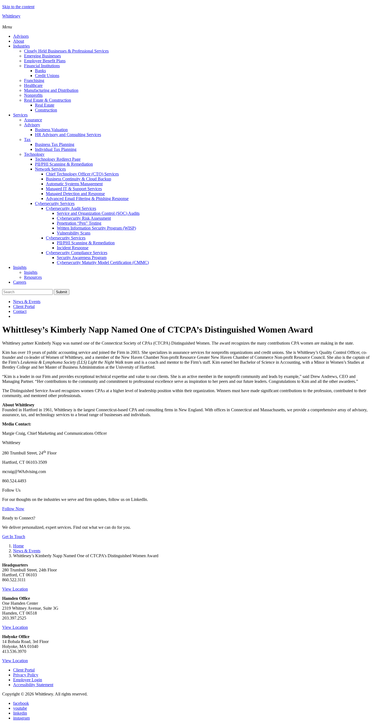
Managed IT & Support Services (74, 188)
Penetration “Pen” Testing (79, 223)
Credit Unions (47, 75)
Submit (61, 292)
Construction (46, 110)
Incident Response (72, 247)
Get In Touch (13, 536)
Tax (27, 139)
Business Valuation (51, 129)
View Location (15, 589)
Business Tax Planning (54, 144)
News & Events (26, 301)
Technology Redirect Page (58, 159)
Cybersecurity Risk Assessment (84, 218)
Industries (21, 46)
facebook (21, 703)
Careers (19, 282)
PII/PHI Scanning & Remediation (64, 164)
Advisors (21, 36)
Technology (34, 154)
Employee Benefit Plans (45, 60)
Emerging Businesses (42, 56)
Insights (19, 267)
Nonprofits (33, 95)
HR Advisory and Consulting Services (68, 134)
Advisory (32, 124)
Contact (19, 311)
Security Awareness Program (81, 257)
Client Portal (24, 306)
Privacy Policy (25, 675)
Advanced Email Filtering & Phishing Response (87, 198)
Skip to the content (18, 6)
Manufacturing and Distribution (51, 90)
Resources (33, 277)
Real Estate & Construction (47, 100)
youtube (20, 708)
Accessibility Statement (33, 684)
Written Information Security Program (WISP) (96, 228)
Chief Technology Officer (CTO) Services (82, 174)
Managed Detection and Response (75, 193)
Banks (40, 70)
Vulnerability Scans (73, 233)
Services (20, 115)
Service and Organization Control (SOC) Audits (98, 213)
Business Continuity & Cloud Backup (78, 179)
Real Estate (44, 105)
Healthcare (33, 85)
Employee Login (27, 679)
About (18, 41)
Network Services (50, 169)
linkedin (20, 713)
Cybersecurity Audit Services (71, 208)
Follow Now (13, 508)
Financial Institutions (42, 65)
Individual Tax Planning (55, 149)
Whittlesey (11, 16)
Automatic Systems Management (74, 183)
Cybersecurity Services (55, 203)
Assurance (33, 120)
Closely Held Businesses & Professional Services (66, 51)
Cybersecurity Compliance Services (76, 252)
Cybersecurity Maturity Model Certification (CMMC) (103, 262)
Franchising (34, 80)
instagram (21, 718)
